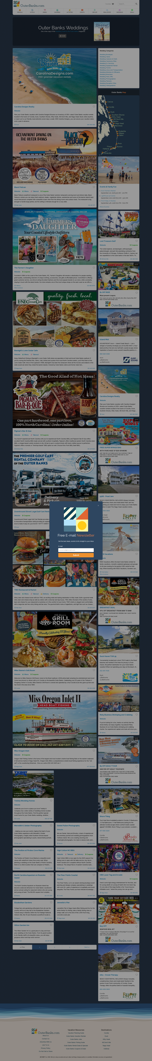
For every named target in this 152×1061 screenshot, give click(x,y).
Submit (76, 555)
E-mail (60, 546)
